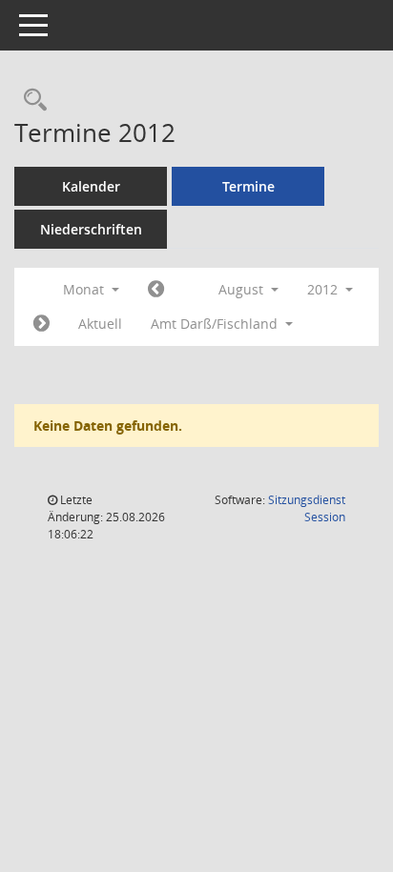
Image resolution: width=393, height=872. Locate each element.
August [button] (242, 289)
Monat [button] (85, 289)
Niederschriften (91, 229)
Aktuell (100, 323)
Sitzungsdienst (306, 508)
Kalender (91, 186)
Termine (248, 186)
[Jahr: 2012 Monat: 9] (41, 324)
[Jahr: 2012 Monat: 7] (156, 290)
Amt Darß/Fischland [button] (216, 323)
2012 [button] (324, 289)
